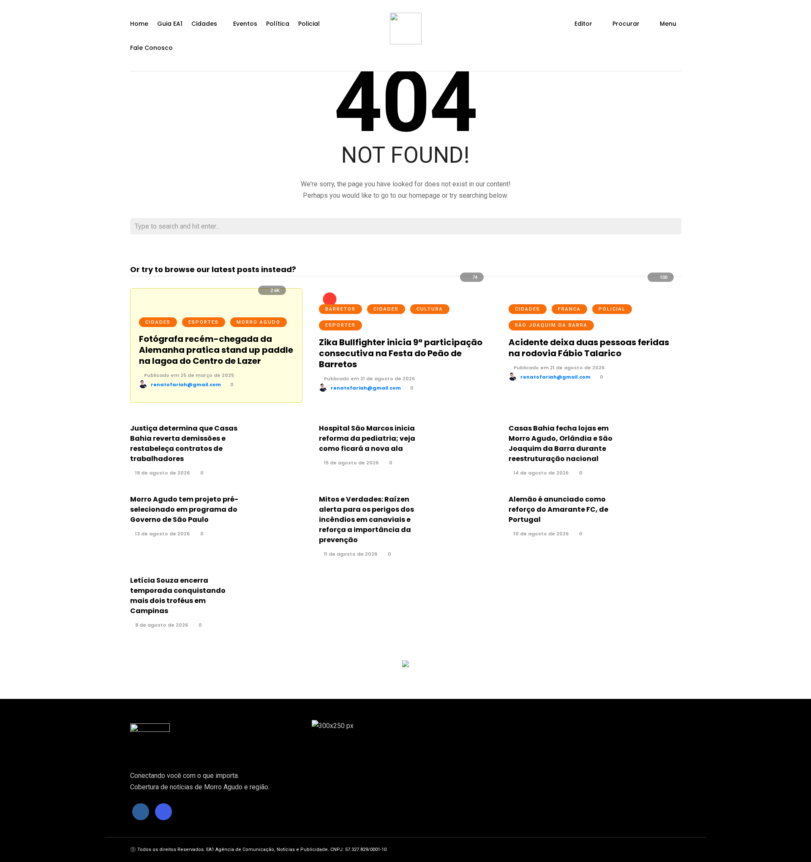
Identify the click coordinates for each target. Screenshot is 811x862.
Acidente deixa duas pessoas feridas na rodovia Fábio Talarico (589, 347)
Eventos (245, 23)
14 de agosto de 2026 (540, 472)
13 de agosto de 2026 (162, 533)
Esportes (203, 322)
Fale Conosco (151, 48)
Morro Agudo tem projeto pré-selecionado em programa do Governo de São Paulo (184, 509)
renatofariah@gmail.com (186, 384)
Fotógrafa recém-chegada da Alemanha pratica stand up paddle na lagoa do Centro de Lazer (216, 350)
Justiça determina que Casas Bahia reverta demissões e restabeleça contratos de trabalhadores (183, 443)
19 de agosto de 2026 (162, 472)
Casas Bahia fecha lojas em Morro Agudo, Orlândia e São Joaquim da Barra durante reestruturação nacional (560, 443)
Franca (569, 309)
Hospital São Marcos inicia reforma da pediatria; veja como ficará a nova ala (367, 438)
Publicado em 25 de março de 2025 (188, 375)
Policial (309, 23)
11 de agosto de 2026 (350, 554)
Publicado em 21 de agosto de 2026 (369, 378)
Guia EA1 (169, 23)
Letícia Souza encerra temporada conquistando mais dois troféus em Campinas (178, 596)
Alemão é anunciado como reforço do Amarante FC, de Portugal (558, 509)
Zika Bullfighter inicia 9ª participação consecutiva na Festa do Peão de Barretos (400, 353)
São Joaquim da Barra (551, 325)
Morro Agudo (258, 322)
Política (277, 23)
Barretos (340, 309)
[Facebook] (140, 811)
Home (139, 23)
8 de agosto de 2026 (161, 625)
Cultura (429, 309)
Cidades (204, 23)
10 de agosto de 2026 (540, 533)
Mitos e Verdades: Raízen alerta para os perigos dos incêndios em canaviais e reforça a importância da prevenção (366, 519)
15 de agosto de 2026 (350, 462)
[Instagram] (163, 811)
